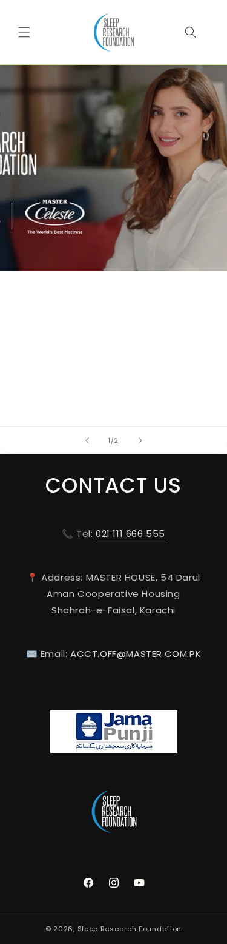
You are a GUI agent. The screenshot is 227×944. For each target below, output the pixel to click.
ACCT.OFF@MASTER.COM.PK (135, 653)
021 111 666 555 (130, 533)
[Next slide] (140, 440)
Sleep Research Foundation (129, 929)
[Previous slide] (87, 440)
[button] (24, 32)
